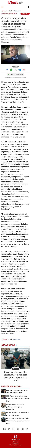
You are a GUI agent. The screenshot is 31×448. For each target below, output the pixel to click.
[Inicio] (15, 2)
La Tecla (10, 11)
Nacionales (17, 11)
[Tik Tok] (27, 429)
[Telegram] (9, 429)
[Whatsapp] (5, 429)
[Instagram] (22, 429)
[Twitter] (18, 429)
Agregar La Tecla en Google (16, 74)
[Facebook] (14, 429)
